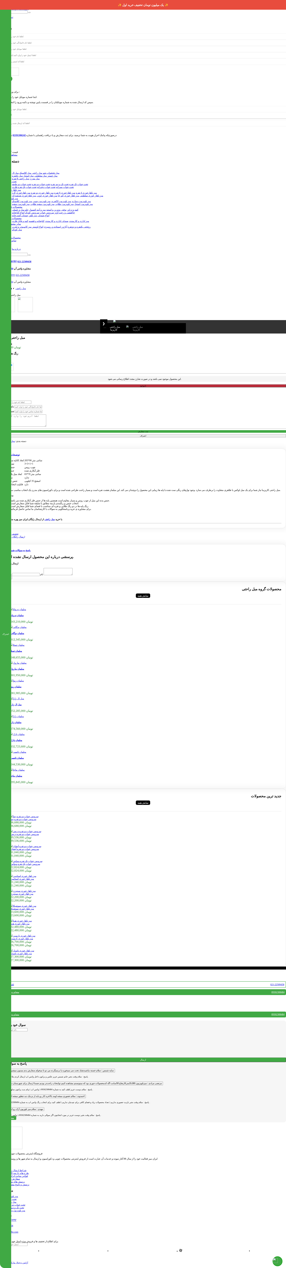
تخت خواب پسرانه (65, 187)
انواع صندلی (43, 215)
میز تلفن (33, 215)
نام (41, 574)
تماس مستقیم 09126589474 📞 (143, 5)
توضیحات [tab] (15, 454)
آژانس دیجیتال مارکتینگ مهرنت (14, 1263)
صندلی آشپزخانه (20, 215)
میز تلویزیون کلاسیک (22, 201)
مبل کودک (17, 229)
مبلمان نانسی (17, 758)
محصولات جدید (13, 237)
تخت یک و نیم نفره (60, 184)
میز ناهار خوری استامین (22, 879)
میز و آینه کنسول (37, 210)
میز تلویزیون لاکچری (61, 201)
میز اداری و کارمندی (79, 221)
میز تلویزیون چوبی (41, 201)
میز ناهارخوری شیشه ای (24, 195)
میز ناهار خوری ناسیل (21, 953)
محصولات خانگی (14, 207)
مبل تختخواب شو (51, 173)
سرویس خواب (47, 212)
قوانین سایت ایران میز (17, 1176)
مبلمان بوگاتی (17, 633)
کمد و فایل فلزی (20, 221)
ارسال (143, 1059)
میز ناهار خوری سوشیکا (22, 908)
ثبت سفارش (143, 431)
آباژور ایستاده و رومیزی (55, 227)
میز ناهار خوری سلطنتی (91, 195)
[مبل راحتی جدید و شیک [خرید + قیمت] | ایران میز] (18, 609)
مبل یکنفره (17, 176)
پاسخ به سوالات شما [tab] (20, 550)
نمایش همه (143, 595)
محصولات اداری (14, 218)
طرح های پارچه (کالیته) (17, 1173)
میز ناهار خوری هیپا (20, 923)
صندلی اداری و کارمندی (56, 221)
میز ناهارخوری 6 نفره (64, 193)
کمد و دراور (72, 210)
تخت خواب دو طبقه (21, 184)
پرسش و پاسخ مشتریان (17, 1184)
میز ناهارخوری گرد (21, 193)
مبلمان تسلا (16, 651)
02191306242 (19, 135)
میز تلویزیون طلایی (64, 204)
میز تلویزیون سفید (21, 204)
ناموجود (143, 386)
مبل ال (15, 173)
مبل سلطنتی (40, 176)
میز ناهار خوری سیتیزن (22, 894)
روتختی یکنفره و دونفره (79, 227)
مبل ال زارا (16, 704)
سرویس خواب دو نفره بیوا (23, 819)
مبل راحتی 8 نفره (20, 178)
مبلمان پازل (16, 740)
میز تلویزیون (12, 198)
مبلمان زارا (16, 722)
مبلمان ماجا (16, 776)
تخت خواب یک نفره (78, 184)
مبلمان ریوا (16, 686)
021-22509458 (24, 261)
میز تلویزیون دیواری (81, 201)
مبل (13, 441)
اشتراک (5, 634)
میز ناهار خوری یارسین (22, 938)
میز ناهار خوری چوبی (47, 195)
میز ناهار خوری (13, 190)
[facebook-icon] (180, 1251)
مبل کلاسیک (25, 173)
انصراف (143, 436)
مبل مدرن (35, 178)
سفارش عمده (13, 1179)
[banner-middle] (12, 536)
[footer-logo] (11, 1148)
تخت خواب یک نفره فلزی (24, 187)
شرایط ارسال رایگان (16, 1170)
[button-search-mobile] (29, 255)
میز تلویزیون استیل (83, 204)
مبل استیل (28, 176)
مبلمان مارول (17, 669)
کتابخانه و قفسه (36, 221)
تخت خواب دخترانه (46, 187)
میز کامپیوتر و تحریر (22, 227)
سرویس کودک (32, 212)
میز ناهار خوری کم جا (68, 195)
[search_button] (29, 12)
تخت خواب (11, 181)
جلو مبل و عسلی (20, 210)
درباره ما (16, 249)
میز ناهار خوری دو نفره (42, 193)
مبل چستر (52, 176)
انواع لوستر (37, 227)
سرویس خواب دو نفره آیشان (25, 849)
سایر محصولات (13, 224)
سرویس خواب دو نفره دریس (25, 834)
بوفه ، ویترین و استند (56, 210)
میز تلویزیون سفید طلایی (42, 204)
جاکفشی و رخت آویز (65, 212)
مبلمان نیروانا (17, 615)
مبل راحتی (37, 173)
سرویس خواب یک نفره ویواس (25, 864)
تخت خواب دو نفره (41, 184)
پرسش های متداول (15, 1181)
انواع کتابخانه (18, 212)
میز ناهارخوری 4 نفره (86, 193)
